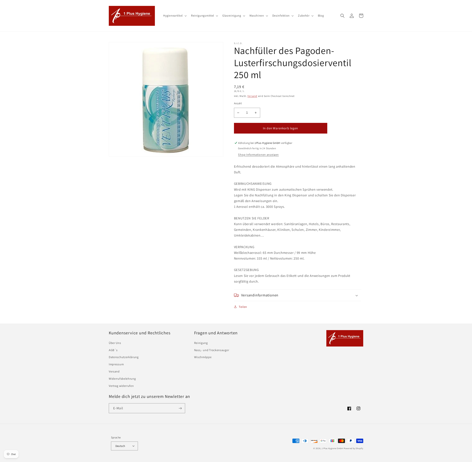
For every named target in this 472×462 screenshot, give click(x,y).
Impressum (116, 364)
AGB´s (113, 350)
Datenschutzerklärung (124, 357)
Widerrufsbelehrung (122, 379)
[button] (175, 15)
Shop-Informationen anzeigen (258, 155)
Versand (252, 96)
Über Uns (115, 343)
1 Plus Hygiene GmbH (332, 448)
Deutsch (120, 446)
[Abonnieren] (180, 408)
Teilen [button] (243, 307)
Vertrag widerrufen (121, 386)
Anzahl (238, 103)
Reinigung (201, 343)
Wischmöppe (203, 357)
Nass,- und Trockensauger (211, 350)
